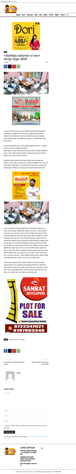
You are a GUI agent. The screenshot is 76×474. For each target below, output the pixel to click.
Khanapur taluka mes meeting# (16, 339)
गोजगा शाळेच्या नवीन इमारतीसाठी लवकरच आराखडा (14, 363)
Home (5, 19)
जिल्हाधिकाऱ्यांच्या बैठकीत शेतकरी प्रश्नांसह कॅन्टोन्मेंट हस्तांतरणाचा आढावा (27, 459)
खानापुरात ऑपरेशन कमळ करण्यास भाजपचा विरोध (40, 363)
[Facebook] (5, 66)
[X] (10, 66)
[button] (67, 15)
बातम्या (10, 19)
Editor (6, 62)
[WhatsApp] (18, 66)
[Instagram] (6, 458)
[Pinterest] (14, 66)
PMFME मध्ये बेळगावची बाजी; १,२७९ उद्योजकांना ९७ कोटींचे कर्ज (28, 452)
